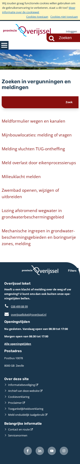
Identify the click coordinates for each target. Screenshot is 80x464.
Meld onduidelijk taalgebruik (26, 415)
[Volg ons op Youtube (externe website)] (52, 451)
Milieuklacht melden (21, 176)
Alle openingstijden (17, 344)
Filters (72, 270)
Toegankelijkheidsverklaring (25, 409)
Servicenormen (17, 435)
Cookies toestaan (37, 17)
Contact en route (19, 429)
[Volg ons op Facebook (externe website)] (28, 451)
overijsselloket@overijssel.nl (25, 314)
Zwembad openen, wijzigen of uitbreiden (30, 193)
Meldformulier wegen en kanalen (33, 121)
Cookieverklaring (18, 397)
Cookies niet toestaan (64, 17)
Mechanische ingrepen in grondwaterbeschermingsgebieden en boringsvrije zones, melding (39, 237)
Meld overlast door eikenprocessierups (39, 162)
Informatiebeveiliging (21, 385)
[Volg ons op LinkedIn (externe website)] (40, 451)
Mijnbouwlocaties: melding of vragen (37, 135)
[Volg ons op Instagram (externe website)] (64, 451)
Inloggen (71, 31)
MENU (4, 45)
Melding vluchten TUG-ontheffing (33, 148)
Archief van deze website (23, 391)
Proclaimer (15, 403)
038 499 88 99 (19, 306)
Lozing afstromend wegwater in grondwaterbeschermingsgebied (33, 214)
